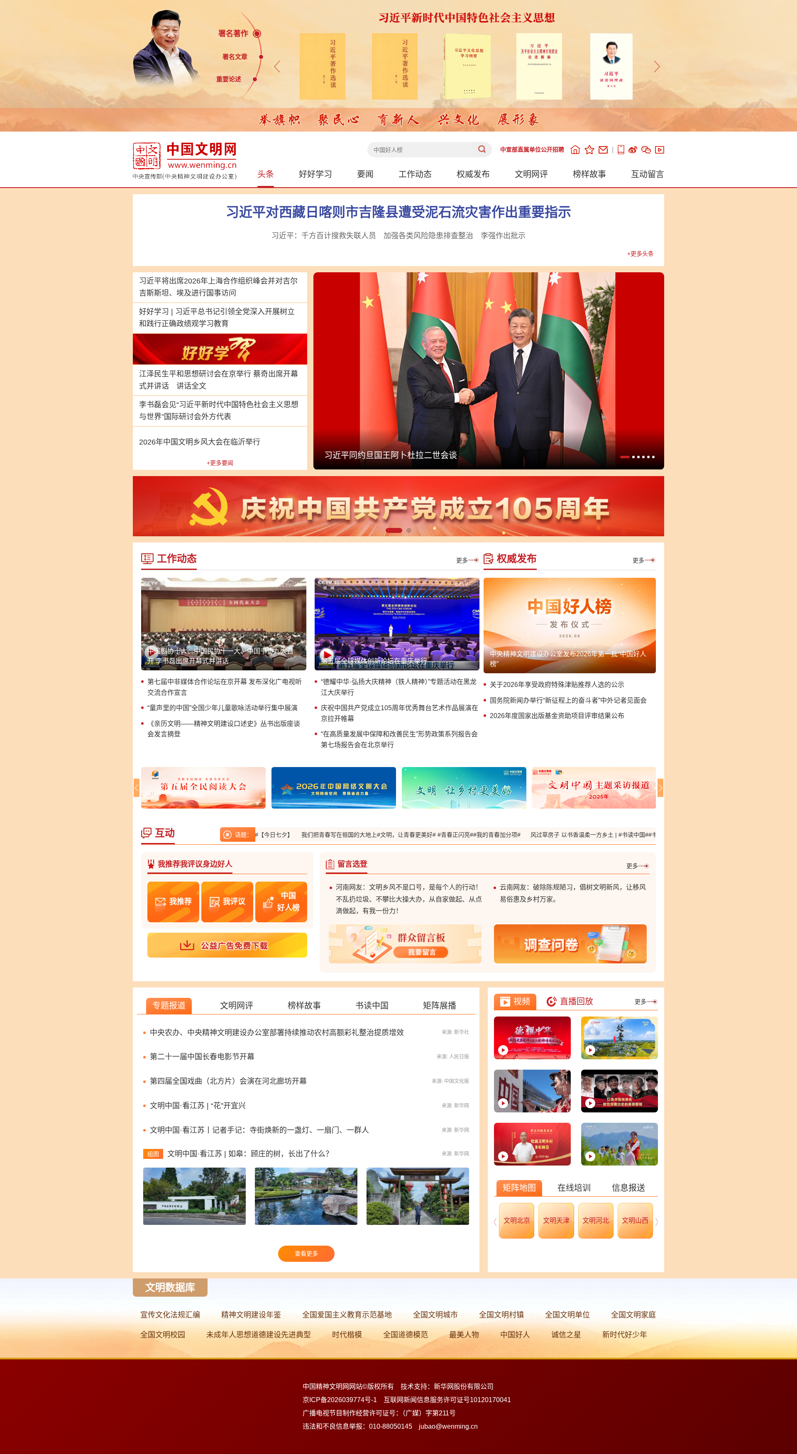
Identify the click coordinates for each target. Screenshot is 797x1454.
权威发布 (473, 174)
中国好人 (515, 1335)
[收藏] (589, 149)
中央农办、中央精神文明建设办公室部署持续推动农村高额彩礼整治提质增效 (277, 1033)
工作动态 (415, 174)
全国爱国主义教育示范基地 (347, 1315)
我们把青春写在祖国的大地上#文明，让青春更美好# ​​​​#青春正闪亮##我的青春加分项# (359, 834)
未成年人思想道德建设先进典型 (258, 1335)
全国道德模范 (405, 1335)
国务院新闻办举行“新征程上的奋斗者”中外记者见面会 (568, 700)
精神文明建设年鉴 (251, 1315)
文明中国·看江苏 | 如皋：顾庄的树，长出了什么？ (250, 1154)
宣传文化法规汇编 (170, 1315)
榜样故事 (589, 174)
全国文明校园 (162, 1335)
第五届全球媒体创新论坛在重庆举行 (374, 661)
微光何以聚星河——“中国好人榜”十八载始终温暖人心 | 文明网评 (444, 455)
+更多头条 (640, 253)
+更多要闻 (220, 462)
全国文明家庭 (633, 1315)
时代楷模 (347, 1335)
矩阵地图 (519, 1188)
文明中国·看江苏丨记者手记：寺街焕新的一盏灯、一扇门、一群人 (259, 1130)
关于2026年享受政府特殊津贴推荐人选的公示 (557, 684)
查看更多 (306, 1253)
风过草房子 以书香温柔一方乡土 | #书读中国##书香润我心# (555, 834)
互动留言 (647, 174)
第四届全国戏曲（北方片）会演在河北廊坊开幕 (228, 1081)
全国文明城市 (435, 1315)
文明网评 (531, 174)
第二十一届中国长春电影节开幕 (202, 1057)
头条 (265, 174)
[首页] (575, 149)
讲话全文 (191, 386)
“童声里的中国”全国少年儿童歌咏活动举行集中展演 (222, 707)
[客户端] (621, 149)
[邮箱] (603, 150)
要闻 (365, 174)
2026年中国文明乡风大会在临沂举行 (199, 442)
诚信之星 (566, 1335)
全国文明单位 (567, 1315)
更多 (462, 560)
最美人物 (464, 1335)
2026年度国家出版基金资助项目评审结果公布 (557, 715)
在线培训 (574, 1188)
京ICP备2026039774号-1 (340, 1399)
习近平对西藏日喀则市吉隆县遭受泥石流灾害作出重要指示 (398, 212)
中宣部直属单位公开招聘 (532, 149)
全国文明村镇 (501, 1315)
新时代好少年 (624, 1335)
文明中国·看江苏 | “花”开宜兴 (198, 1106)
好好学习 (315, 174)
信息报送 (628, 1188)
